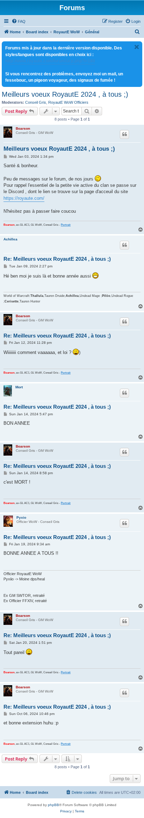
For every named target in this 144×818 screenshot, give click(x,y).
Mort (19, 387)
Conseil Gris (35, 102)
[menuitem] (19, 21)
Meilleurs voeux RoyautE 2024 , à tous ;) (65, 94)
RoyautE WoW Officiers (68, 102)
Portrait (66, 224)
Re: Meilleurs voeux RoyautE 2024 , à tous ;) (57, 259)
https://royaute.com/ (23, 198)
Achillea (10, 239)
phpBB (53, 805)
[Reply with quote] (124, 134)
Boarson (23, 128)
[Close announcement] (137, 47)
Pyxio (21, 517)
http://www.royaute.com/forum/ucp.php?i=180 (50, 61)
